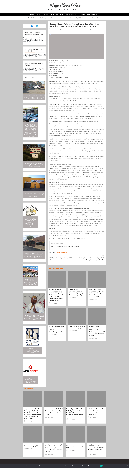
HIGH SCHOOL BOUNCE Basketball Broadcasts (64, 14)
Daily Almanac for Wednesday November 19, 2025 (74, 446)
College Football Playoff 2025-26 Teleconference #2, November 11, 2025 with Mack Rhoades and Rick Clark (96, 447)
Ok (101, 465)
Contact (46, 14)
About (38, 14)
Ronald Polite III (58, 121)
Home (32, 14)
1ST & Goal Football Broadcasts (90, 14)
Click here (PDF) (63, 78)
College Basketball (61, 252)
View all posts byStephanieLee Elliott (62, 246)
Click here (60, 71)
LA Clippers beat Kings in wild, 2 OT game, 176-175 (62, 258)
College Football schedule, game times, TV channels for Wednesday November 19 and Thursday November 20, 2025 (53, 447)
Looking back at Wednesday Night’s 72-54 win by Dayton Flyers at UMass (91, 258)
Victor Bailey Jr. (94, 170)
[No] (127, 466)
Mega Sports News (64, 5)
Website (76, 246)
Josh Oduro (53, 104)
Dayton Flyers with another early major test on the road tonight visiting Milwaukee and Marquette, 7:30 (96, 292)
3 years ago (58, 29)
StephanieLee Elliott (98, 29)
